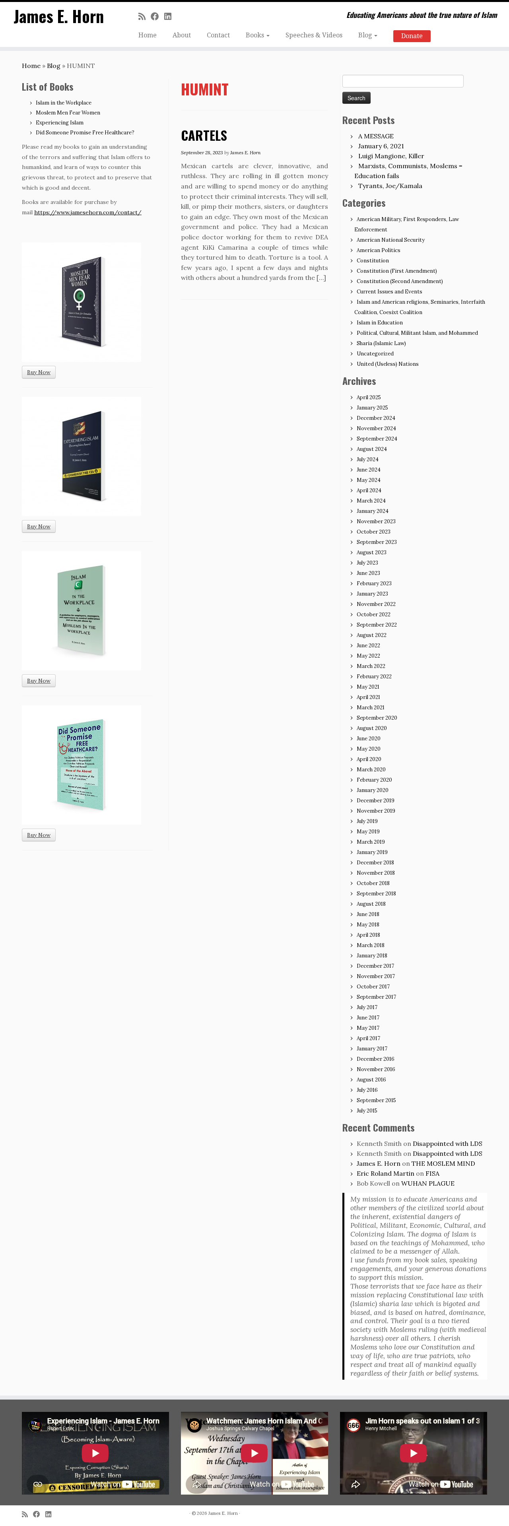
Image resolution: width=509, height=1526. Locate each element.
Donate (412, 36)
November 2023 (376, 521)
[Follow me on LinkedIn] (170, 16)
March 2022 (371, 666)
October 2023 (373, 531)
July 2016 (367, 1090)
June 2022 (368, 645)
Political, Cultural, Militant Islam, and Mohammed (417, 333)
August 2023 (372, 552)
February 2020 (374, 780)
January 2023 (372, 593)
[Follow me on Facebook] (157, 16)
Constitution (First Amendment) (397, 271)
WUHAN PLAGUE (428, 1183)
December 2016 (375, 1059)
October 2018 (373, 883)
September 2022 (377, 624)
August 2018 (371, 904)
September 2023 (377, 542)
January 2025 (372, 407)
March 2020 (371, 769)
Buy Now (39, 372)
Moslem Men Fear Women (68, 112)
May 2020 (369, 749)
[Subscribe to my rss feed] (144, 16)
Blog (365, 35)
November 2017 (376, 976)
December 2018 (375, 862)
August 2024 (372, 449)
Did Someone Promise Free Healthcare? (85, 132)
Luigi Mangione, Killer (391, 156)
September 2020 (377, 717)
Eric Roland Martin (385, 1173)
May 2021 (368, 686)
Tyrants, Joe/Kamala (390, 186)
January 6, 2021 (381, 146)
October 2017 (373, 986)
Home (147, 35)
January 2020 (373, 790)
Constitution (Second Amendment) (400, 281)
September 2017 (376, 997)
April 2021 (368, 697)
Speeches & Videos (314, 35)
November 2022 (376, 604)
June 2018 (368, 914)
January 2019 (372, 852)
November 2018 (376, 873)
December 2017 (375, 966)
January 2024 (373, 511)
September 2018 (376, 893)
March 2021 (371, 707)
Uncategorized (375, 353)
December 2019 (375, 800)
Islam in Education (380, 322)
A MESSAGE (376, 136)
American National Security (391, 240)
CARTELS (204, 135)
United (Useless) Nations (388, 364)
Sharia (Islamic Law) (381, 343)
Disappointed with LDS (447, 1143)
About (182, 35)
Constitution (373, 260)
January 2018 (372, 955)
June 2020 (369, 738)
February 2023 (374, 583)
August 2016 (371, 1079)
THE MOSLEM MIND (443, 1163)
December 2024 (376, 418)
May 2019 (368, 831)
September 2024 (377, 438)
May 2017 (368, 1028)
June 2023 (368, 573)
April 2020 (369, 759)
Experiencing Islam (60, 122)
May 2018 (368, 924)
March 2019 (371, 842)
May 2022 (368, 655)
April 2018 (368, 935)
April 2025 (369, 397)
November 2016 (376, 1069)
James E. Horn (59, 15)
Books (256, 35)
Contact (218, 35)
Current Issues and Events (389, 291)
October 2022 (373, 614)
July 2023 (367, 562)
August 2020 (372, 728)
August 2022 (372, 635)
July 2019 (367, 821)
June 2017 (368, 1017)
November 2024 (376, 428)
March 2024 (371, 500)
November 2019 (376, 811)
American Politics (378, 250)
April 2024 (369, 490)
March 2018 (371, 945)
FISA (432, 1173)
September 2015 (376, 1100)
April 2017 (368, 1038)
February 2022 (374, 676)
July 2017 (367, 1007)
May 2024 (369, 480)
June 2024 (369, 469)
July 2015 (367, 1110)
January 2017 (372, 1048)
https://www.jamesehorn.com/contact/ (88, 212)
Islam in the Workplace (63, 102)
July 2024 (368, 459)
